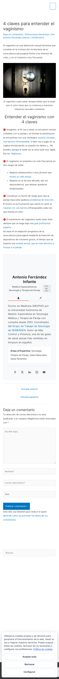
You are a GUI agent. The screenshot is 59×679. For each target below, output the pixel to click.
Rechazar (30, 664)
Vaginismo (16, 153)
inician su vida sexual (20, 176)
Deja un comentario (13, 34)
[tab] (18, 298)
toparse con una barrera (15, 208)
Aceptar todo (29, 656)
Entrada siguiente (29, 397)
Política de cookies (43, 649)
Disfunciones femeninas (37, 34)
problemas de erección (41, 200)
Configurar (29, 671)
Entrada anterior (29, 389)
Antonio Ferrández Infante (29, 279)
